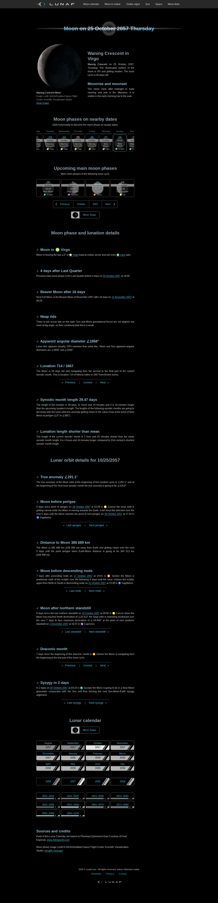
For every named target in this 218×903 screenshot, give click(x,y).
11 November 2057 (122, 297)
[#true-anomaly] (37, 477)
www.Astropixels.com (58, 840)
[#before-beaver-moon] (37, 292)
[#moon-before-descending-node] (37, 571)
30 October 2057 (113, 514)
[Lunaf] (56, 4)
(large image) (42, 103)
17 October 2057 (83, 576)
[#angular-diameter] (37, 341)
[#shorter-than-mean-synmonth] (37, 431)
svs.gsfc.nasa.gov (53, 850)
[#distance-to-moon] (37, 542)
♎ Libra (120, 255)
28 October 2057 (59, 688)
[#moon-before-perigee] (37, 502)
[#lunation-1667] (37, 366)
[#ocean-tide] (37, 317)
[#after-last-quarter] (37, 271)
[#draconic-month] (37, 649)
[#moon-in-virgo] (37, 250)
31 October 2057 (97, 583)
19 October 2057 (91, 613)
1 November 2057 (59, 624)
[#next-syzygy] (37, 683)
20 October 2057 (111, 276)
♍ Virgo (73, 255)
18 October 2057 (81, 507)
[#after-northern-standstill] (37, 608)
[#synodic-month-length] (37, 400)
